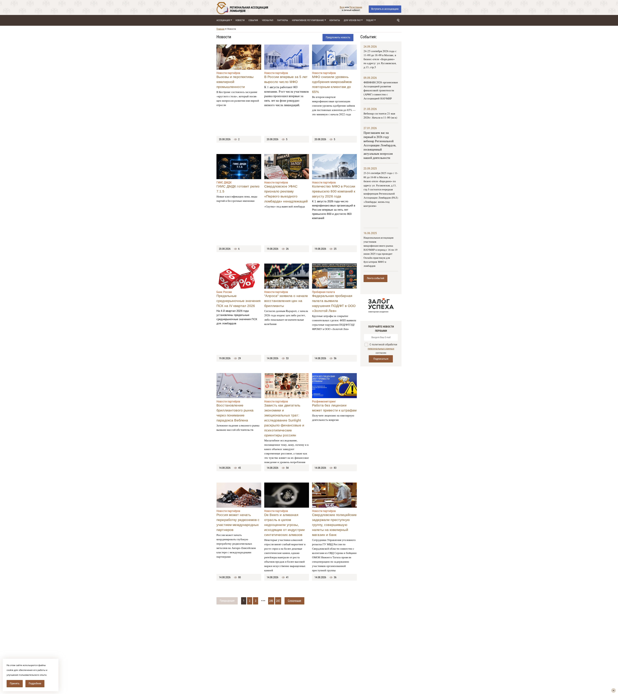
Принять (14, 683)
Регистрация (355, 7)
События (253, 20)
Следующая (294, 600)
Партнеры (282, 20)
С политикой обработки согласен (382, 348)
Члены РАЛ (267, 20)
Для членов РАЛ (352, 20)
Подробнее (35, 683)
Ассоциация (223, 20)
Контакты (334, 20)
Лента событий (375, 278)
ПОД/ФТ (370, 20)
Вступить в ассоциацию (385, 8)
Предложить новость (338, 37)
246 (271, 600)
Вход (342, 7)
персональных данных (381, 348)
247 (278, 600)
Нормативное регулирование (308, 20)
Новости (240, 20)
